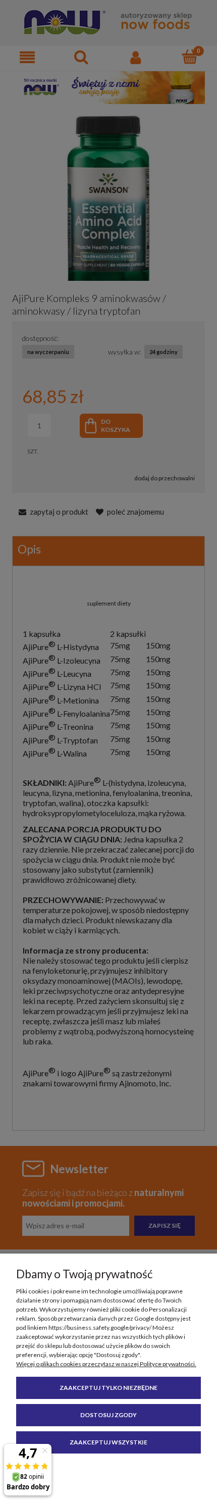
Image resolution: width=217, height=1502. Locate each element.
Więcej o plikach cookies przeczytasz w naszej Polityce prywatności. (106, 1364)
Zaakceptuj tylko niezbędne (108, 1387)
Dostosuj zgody (108, 1415)
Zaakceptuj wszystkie (108, 1442)
